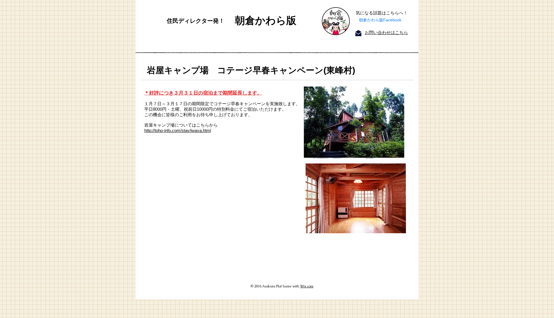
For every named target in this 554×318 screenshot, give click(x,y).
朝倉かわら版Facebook (380, 20)
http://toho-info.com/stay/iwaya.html (177, 130)
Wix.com (306, 286)
